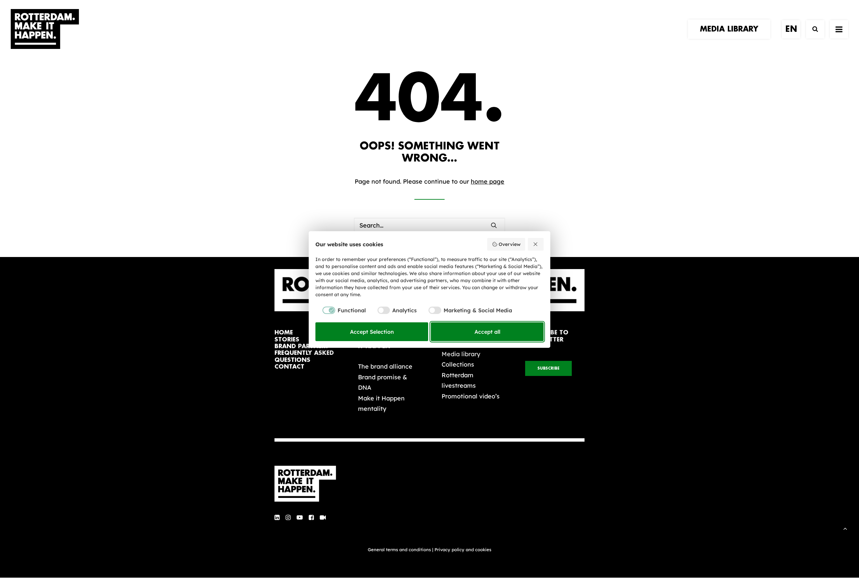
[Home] (308, 484)
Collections (458, 364)
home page (487, 181)
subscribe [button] (548, 368)
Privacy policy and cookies (463, 549)
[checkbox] (340, 310)
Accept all (487, 331)
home (283, 332)
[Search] (812, 29)
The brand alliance (385, 366)
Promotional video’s (471, 396)
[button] (494, 225)
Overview (509, 244)
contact (289, 367)
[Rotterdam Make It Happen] (45, 29)
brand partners (301, 346)
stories (286, 339)
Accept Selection (372, 331)
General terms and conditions (399, 549)
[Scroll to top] (845, 528)
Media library (461, 354)
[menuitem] (731, 29)
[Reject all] (536, 244)
